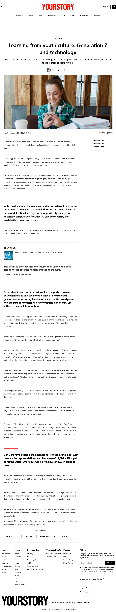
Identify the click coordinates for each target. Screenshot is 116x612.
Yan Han (55, 70)
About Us (54, 603)
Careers (61, 603)
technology (28, 536)
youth (63, 536)
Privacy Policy (70, 603)
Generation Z (11, 536)
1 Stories (66, 70)
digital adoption (46, 536)
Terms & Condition (82, 603)
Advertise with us (40, 530)
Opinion (57, 39)
